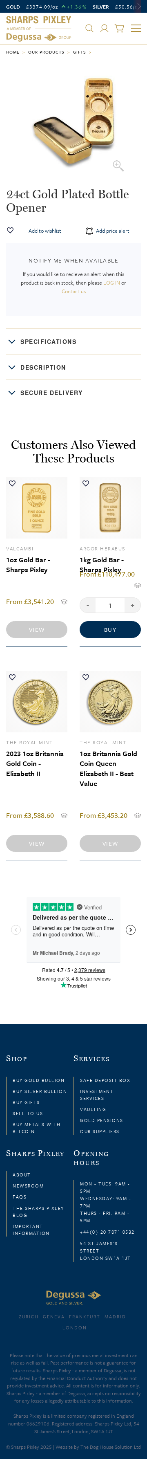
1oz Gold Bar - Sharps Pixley (28, 564)
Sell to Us (28, 1113)
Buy (110, 629)
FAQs (20, 1196)
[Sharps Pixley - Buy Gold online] (38, 29)
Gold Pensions (101, 1120)
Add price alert (112, 231)
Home (13, 52)
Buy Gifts (26, 1102)
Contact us (74, 291)
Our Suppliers (100, 1131)
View (37, 629)
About (22, 1174)
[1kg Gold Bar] (110, 508)
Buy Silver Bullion (40, 1091)
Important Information (31, 1230)
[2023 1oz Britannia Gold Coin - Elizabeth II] (36, 701)
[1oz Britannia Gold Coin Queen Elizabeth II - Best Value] (110, 701)
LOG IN (111, 282)
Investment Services (97, 1095)
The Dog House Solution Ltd (110, 1446)
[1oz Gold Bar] (36, 508)
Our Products (46, 52)
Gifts (79, 52)
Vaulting (93, 1109)
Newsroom (28, 1185)
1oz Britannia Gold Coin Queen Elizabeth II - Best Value (108, 768)
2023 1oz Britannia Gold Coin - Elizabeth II (35, 763)
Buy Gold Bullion (39, 1080)
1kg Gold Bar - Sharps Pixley (102, 564)
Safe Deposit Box (105, 1080)
